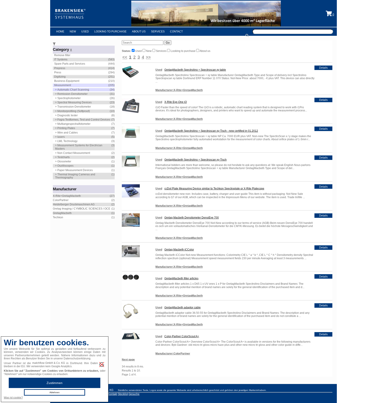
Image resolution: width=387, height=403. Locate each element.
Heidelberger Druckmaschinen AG (74, 204)
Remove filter (62, 55)
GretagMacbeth (62, 213)
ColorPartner (61, 200)
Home (60, 31)
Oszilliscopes (65, 165)
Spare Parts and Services (69, 63)
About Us (139, 31)
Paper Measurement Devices (75, 170)
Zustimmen (54, 383)
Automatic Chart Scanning (73, 89)
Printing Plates (66, 128)
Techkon (58, 217)
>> (148, 57)
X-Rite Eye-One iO (175, 102)
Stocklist (123, 394)
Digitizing (60, 76)
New (73, 31)
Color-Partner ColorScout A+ (181, 336)
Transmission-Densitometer (74, 106)
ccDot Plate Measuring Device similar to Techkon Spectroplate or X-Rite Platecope (214, 188)
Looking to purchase (183, 51)
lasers (61, 136)
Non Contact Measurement (73, 153)
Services (158, 31)
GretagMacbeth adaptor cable (182, 307)
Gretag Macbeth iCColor (179, 249)
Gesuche (134, 394)
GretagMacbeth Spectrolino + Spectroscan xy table (195, 69)
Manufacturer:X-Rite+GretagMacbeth (179, 90)
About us (204, 51)
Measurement (62, 85)
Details (323, 67)
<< (124, 57)
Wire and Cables (67, 132)
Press (57, 72)
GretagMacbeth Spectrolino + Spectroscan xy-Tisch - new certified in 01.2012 (211, 130)
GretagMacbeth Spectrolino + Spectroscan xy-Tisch (195, 159)
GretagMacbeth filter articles (181, 278)
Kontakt (112, 394)
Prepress (59, 68)
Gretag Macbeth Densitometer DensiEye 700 (191, 217)
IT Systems (60, 59)
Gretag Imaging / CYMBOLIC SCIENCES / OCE (81, 208)
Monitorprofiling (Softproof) (73, 111)
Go (168, 42)
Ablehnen (54, 392)
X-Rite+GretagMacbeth (67, 195)
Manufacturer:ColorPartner (172, 353)
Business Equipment (66, 81)
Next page (128, 359)
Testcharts (63, 157)
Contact (176, 31)
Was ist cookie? (13, 397)
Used (85, 31)
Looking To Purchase (110, 31)
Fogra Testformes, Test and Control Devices (83, 119)
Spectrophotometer (69, 98)
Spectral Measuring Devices (74, 102)
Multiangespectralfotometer (73, 123)
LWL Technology (67, 141)
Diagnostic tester (67, 115)
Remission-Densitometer (72, 93)
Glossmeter (64, 161)
